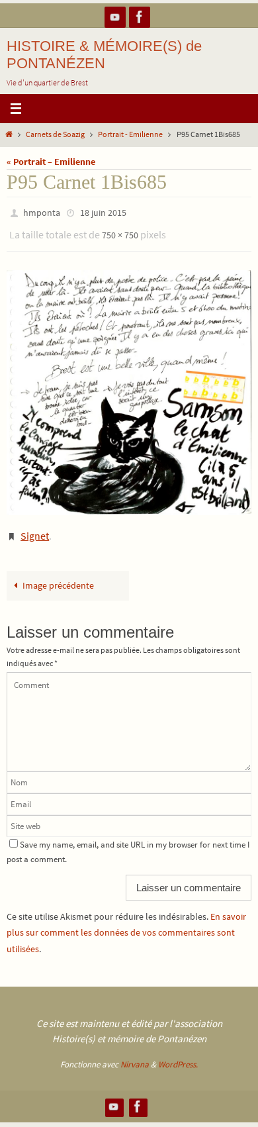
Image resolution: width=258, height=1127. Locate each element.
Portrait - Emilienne (130, 134)
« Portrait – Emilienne (51, 162)
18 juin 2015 (103, 212)
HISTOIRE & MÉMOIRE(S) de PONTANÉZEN (104, 55)
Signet (35, 528)
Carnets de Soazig (55, 134)
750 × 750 (120, 231)
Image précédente (58, 576)
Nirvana (134, 1055)
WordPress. (178, 1055)
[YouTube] (115, 17)
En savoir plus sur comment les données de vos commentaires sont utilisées (126, 923)
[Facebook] (139, 17)
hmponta (41, 212)
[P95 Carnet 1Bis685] (129, 386)
